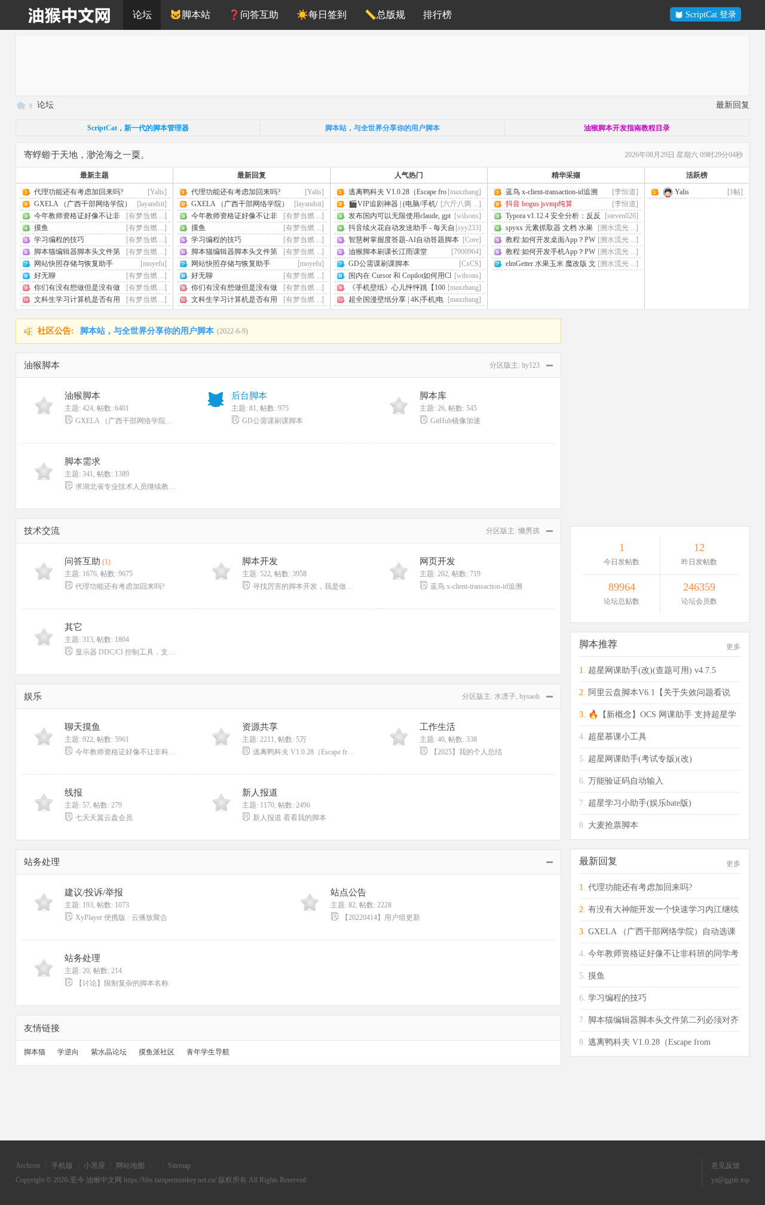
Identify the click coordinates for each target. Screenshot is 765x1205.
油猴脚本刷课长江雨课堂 (387, 251)
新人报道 (260, 792)
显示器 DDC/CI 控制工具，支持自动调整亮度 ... (126, 652)
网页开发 (437, 561)
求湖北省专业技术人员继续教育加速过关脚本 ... (126, 486)
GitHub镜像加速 (455, 421)
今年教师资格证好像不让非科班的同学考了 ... (126, 752)
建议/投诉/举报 (94, 892)
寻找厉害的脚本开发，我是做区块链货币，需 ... (303, 586)
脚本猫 (34, 1052)
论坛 (142, 15)
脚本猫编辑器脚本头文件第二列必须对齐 (663, 1020)
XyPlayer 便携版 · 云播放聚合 (121, 917)
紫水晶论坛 (109, 1052)
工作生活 (437, 727)
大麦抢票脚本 (613, 825)
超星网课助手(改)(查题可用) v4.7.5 (652, 670)
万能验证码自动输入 (625, 780)
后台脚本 (249, 395)
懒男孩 (529, 531)
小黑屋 (94, 1165)
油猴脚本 (42, 365)
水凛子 (505, 696)
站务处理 (42, 862)
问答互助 (82, 561)
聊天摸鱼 (82, 727)
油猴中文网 (20, 105)
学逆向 (68, 1052)
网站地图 (130, 1165)
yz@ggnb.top (730, 1180)
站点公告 (348, 892)
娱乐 (33, 696)
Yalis (681, 192)
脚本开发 (260, 561)
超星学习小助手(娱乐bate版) (639, 803)
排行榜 (437, 15)
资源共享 (260, 727)
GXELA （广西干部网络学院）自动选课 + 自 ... (126, 421)
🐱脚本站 (190, 15)
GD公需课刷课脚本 (378, 263)
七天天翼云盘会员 (104, 817)
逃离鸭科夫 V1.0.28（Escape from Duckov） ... (303, 752)
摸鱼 (41, 228)
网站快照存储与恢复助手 (73, 263)
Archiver (28, 1165)
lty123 (531, 365)
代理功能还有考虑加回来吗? (78, 192)
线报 (73, 792)
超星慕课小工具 (617, 736)
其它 (73, 627)
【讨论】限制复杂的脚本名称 (122, 983)
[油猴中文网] (69, 15)
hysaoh (529, 696)
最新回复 (732, 104)
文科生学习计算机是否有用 (77, 299)
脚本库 (433, 395)
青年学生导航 (208, 1052)
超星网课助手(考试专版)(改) (640, 758)
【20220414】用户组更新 (380, 917)
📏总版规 (385, 15)
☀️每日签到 (321, 15)
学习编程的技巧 (59, 240)
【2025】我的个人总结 (466, 752)
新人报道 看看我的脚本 (289, 817)
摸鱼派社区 (157, 1052)
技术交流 (42, 531)
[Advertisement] (375, 66)
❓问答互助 (253, 15)
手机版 (62, 1165)
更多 (733, 647)
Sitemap (179, 1165)
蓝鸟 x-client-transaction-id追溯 (552, 192)
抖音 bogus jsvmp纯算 (539, 204)
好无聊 (45, 275)
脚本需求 (82, 461)
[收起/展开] (548, 365)
